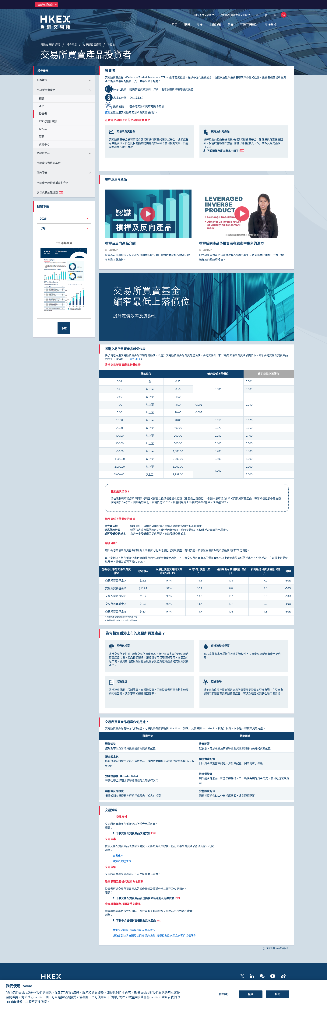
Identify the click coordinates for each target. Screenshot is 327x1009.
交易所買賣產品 (46, 90)
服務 (187, 24)
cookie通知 (15, 1002)
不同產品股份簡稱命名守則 (53, 182)
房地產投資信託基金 (49, 163)
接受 (277, 994)
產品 (174, 24)
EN (257, 14)
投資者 (43, 113)
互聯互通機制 (249, 24)
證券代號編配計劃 (47, 192)
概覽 (41, 98)
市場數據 (271, 24)
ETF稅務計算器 (48, 121)
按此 (107, 112)
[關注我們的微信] (262, 976)
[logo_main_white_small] (56, 978)
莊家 (41, 136)
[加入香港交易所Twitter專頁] (242, 976)
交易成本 (118, 855)
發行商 (43, 129)
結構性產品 (43, 153)
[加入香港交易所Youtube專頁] (272, 976)
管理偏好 (224, 994)
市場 (199, 24)
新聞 (230, 24)
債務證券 (42, 172)
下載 (64, 328)
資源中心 (44, 144)
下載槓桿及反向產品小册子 (223, 150)
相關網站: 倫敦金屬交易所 (234, 14)
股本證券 (42, 80)
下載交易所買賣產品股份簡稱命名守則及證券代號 (145, 898)
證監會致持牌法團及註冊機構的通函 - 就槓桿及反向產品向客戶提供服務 (154, 935)
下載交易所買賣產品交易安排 (133, 833)
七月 (43, 228)
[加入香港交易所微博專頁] (283, 976)
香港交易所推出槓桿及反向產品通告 (134, 930)
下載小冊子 (134, 359)
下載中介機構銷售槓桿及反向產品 (136, 920)
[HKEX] (65, 22)
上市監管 (215, 24)
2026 (43, 218)
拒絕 (250, 994)
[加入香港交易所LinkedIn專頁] (252, 976)
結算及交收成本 (122, 861)
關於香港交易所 (203, 14)
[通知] (275, 15)
